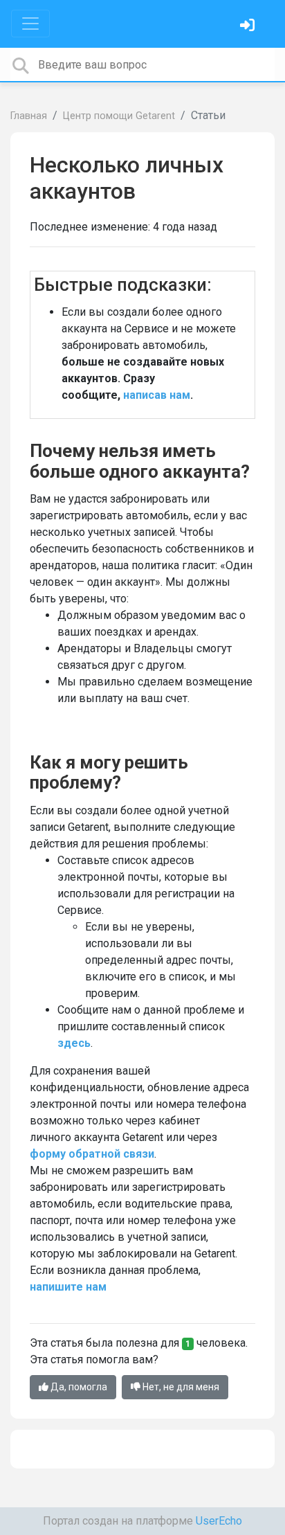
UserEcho (219, 1520)
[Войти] (249, 26)
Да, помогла (77, 1386)
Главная (28, 116)
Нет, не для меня (179, 1386)
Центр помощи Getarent (119, 116)
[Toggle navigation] (30, 23)
